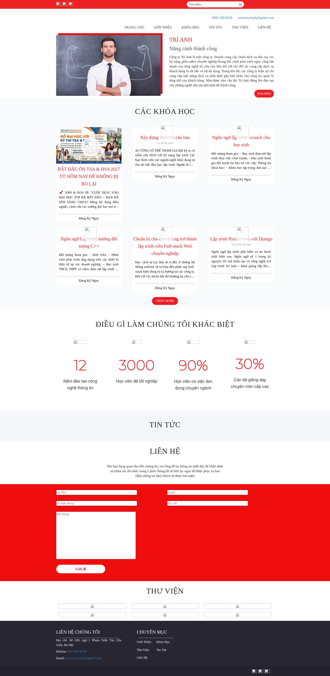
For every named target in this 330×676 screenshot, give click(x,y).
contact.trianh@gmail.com (256, 17)
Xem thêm (264, 93)
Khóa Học (191, 27)
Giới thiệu (163, 27)
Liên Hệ (264, 27)
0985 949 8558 (222, 17)
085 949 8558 (77, 651)
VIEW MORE (165, 301)
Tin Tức (215, 27)
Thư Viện (240, 27)
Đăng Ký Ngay (89, 218)
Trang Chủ (134, 27)
